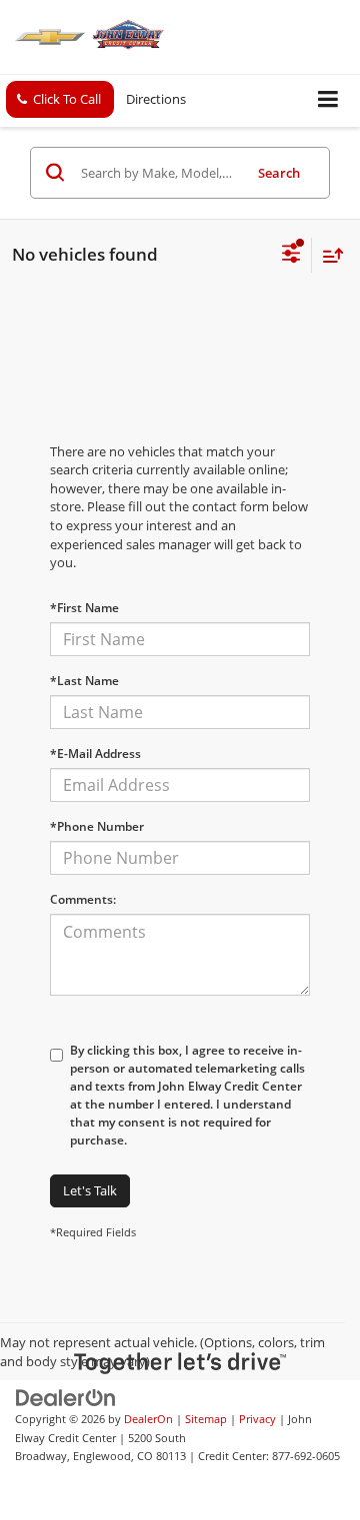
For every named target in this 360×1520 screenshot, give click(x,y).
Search (279, 173)
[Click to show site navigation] (328, 100)
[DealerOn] (66, 1396)
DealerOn (148, 1418)
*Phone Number (97, 826)
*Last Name (84, 680)
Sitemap (206, 1418)
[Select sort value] (328, 255)
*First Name (84, 607)
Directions (156, 99)
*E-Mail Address (95, 753)
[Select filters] (291, 256)
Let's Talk (90, 1190)
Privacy (257, 1418)
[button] (60, 99)
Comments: (83, 899)
